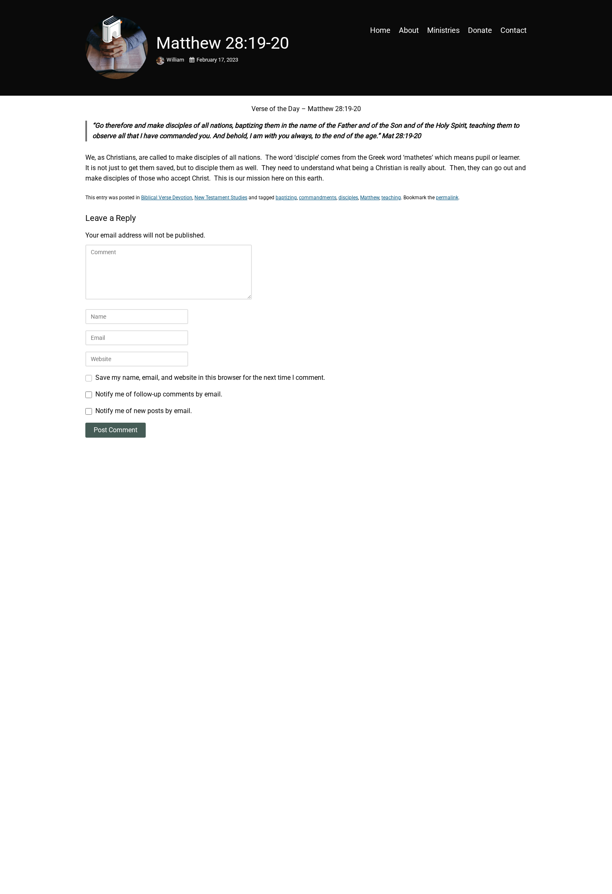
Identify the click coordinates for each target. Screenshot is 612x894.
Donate (480, 30)
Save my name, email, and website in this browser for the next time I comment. (210, 377)
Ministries (443, 30)
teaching (391, 198)
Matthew (369, 198)
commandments (317, 198)
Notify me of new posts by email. (143, 411)
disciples (348, 198)
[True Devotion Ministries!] (139, 30)
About (409, 30)
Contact (513, 30)
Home (380, 30)
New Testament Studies (220, 198)
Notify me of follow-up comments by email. (158, 394)
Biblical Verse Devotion (166, 198)
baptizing (286, 198)
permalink (447, 198)
